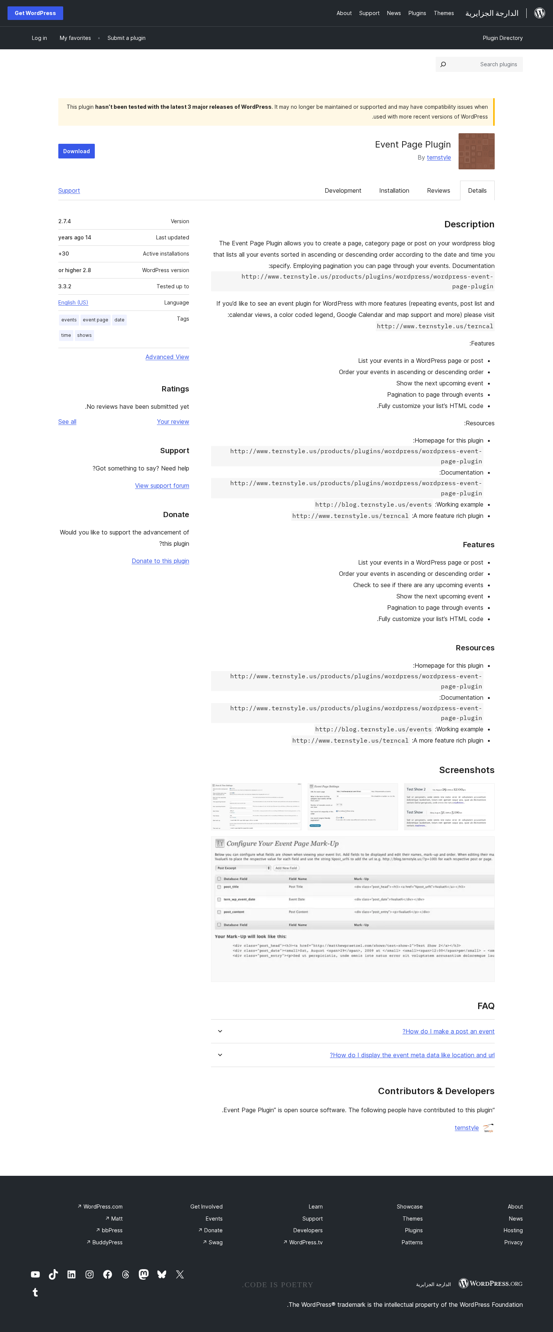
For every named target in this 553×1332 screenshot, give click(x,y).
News (516, 1218)
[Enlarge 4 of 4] (484, 846)
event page (95, 320)
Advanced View (167, 357)
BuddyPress (104, 1242)
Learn (316, 1206)
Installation (394, 190)
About (515, 1206)
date (119, 320)
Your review (173, 421)
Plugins (414, 1230)
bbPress (109, 1230)
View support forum (162, 485)
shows (84, 335)
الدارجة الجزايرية (433, 1284)
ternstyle (439, 157)
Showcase (410, 1206)
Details (477, 190)
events (69, 320)
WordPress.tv (303, 1242)
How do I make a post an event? (449, 1031)
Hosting (513, 1230)
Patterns (412, 1242)
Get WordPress (35, 13)
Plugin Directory (503, 38)
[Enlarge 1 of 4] (484, 793)
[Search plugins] (443, 64)
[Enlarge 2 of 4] (388, 793)
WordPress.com (100, 1206)
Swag (212, 1242)
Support (69, 190)
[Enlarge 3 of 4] (291, 793)
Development (343, 190)
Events (214, 1218)
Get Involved (206, 1206)
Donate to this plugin (160, 561)
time (66, 335)
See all (67, 421)
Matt (114, 1218)
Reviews (438, 190)
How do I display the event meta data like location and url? (412, 1055)
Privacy (513, 1242)
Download (76, 151)
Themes (413, 1218)
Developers (308, 1230)
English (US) (73, 302)
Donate (210, 1230)
